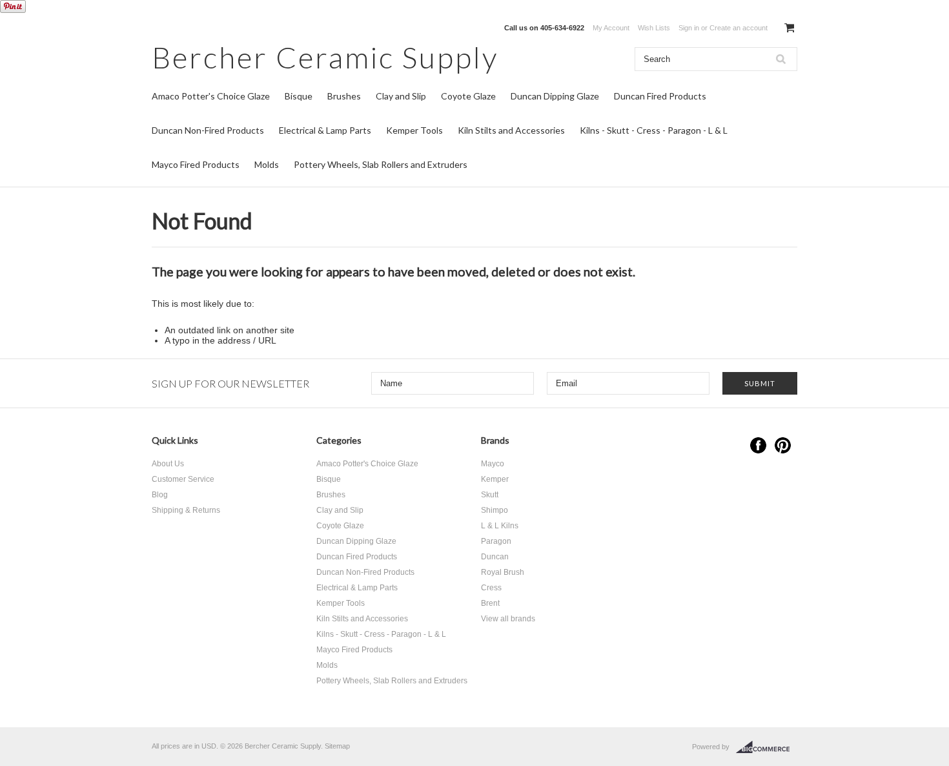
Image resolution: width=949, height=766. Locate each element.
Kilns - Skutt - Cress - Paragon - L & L (654, 130)
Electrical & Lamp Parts (325, 130)
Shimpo (494, 510)
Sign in (689, 28)
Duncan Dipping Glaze (555, 95)
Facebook (758, 445)
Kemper (495, 479)
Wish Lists (654, 28)
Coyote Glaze (468, 95)
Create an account (738, 28)
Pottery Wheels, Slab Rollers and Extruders (380, 164)
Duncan (495, 556)
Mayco (492, 463)
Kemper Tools (414, 130)
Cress (491, 587)
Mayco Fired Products (196, 164)
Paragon (496, 541)
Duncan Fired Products (660, 95)
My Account (611, 28)
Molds (266, 164)
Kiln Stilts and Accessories (511, 130)
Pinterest (783, 445)
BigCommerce (766, 747)
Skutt (489, 494)
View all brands (508, 618)
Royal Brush (502, 572)
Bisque (298, 95)
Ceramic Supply (325, 57)
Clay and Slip (401, 95)
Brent (490, 603)
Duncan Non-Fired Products (208, 130)
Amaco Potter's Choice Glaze (211, 95)
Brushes (344, 95)
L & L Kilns (499, 525)
